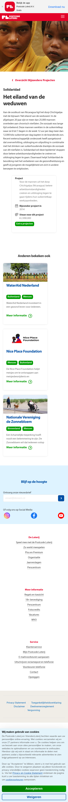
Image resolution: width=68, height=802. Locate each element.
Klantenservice (34, 647)
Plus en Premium (34, 552)
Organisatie (34, 557)
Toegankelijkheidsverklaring (46, 703)
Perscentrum (34, 567)
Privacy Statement (16, 703)
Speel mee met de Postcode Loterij (34, 542)
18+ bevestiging (34, 600)
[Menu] (63, 17)
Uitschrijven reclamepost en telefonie (34, 662)
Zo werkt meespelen (34, 547)
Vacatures (34, 615)
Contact (34, 672)
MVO (34, 620)
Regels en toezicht (34, 595)
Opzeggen (34, 677)
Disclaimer (19, 706)
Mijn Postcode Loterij (34, 652)
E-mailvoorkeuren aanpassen (34, 657)
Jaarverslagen (34, 562)
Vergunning (34, 710)
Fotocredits (34, 610)
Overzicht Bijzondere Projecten (35, 80)
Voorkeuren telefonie (34, 667)
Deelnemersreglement (42, 706)
